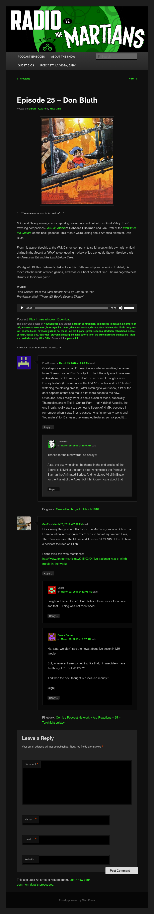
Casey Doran (65, 635)
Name (31, 819)
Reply (48, 427)
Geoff (45, 524)
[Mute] (121, 308)
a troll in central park (84, 323)
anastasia (27, 327)
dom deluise (106, 327)
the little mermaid (105, 334)
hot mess (62, 331)
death (66, 327)
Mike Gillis (55, 108)
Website (29, 859)
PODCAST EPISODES (31, 56)
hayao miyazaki (47, 331)
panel (82, 331)
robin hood (121, 331)
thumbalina (122, 334)
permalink (73, 338)
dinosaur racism (79, 327)
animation (39, 327)
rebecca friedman (103, 331)
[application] (77, 308)
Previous (23, 78)
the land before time (82, 334)
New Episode (51, 323)
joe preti (73, 331)
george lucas (29, 331)
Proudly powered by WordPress (77, 900)
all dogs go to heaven (109, 323)
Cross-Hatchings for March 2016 (77, 509)
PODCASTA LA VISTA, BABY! (58, 65)
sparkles (45, 334)
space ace (32, 334)
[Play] (22, 308)
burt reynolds (54, 327)
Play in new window (42, 319)
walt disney (28, 338)
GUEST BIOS (26, 65)
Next (133, 78)
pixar (89, 331)
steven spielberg (60, 334)
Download (63, 319)
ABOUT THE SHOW (63, 56)
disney (94, 327)
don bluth (119, 327)
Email (31, 839)
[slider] (129, 307)
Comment (31, 764)
